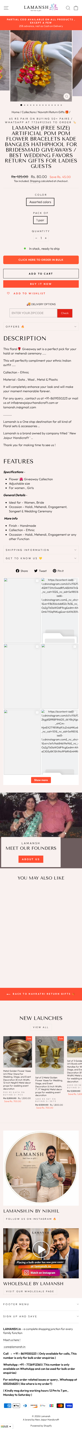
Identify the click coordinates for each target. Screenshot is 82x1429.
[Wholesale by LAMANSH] (41, 1253)
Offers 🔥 (15, 326)
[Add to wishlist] (8, 891)
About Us (31, 859)
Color (41, 194)
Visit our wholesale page (30, 1291)
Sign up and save (20, 1316)
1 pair (40, 220)
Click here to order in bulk (41, 259)
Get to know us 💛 (24, 558)
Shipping (35, 181)
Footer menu (16, 1304)
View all (41, 1027)
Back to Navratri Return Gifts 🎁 (44, 993)
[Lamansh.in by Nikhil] (41, 1168)
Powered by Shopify (41, 1425)
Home (15, 112)
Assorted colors (40, 202)
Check (65, 313)
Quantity (41, 231)
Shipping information (27, 549)
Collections (29, 112)
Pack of (41, 212)
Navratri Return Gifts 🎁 (53, 112)
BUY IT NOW (41, 283)
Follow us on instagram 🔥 (31, 1218)
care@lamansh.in (14, 1347)
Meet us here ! (11, 1340)
